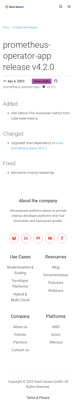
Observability (41, 81)
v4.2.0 (51, 87)
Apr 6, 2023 (16, 81)
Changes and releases (25, 27)
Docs (6, 27)
